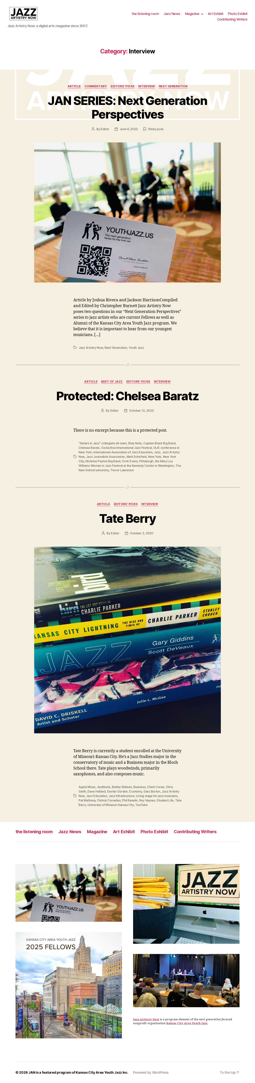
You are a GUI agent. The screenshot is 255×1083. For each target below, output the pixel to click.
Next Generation (173, 86)
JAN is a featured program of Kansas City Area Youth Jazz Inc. (78, 1072)
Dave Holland (97, 791)
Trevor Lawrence (122, 470)
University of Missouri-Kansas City (111, 805)
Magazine (192, 14)
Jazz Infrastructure (121, 796)
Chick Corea (155, 787)
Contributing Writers (232, 19)
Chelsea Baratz (89, 448)
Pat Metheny (87, 800)
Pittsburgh (146, 461)
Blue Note (135, 443)
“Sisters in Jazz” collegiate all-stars (103, 443)
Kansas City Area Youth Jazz (186, 1023)
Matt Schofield (137, 457)
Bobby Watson (122, 787)
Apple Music (87, 787)
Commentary (96, 86)
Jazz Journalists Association (105, 457)
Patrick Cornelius (109, 800)
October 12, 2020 (141, 410)
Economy (135, 791)
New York (154, 457)
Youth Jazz (136, 347)
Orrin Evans (130, 461)
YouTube (141, 805)
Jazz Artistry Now (91, 347)
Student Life (165, 800)
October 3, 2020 (141, 533)
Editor (105, 129)
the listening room (145, 14)
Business (139, 787)
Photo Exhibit (238, 14)
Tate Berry (127, 518)
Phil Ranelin (130, 800)
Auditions (103, 787)
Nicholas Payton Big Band (102, 461)
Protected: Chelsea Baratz (127, 396)
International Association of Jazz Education (122, 452)
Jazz (157, 452)
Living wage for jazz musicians (157, 796)
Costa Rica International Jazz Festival (126, 448)
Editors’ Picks (123, 86)
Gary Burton (152, 791)
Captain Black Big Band (159, 443)
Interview (146, 86)
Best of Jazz (112, 381)
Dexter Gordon (117, 791)
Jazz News (172, 14)
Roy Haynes (147, 800)
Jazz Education (96, 796)
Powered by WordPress (151, 1072)
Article (74, 86)
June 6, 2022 (129, 129)
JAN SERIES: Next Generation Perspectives (127, 107)
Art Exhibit (215, 14)
